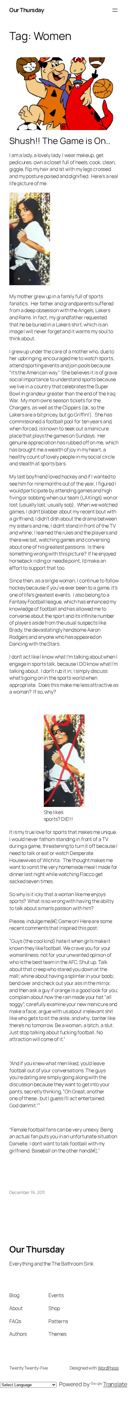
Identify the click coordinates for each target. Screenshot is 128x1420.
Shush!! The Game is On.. (59, 141)
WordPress (108, 1368)
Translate (115, 1384)
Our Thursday (26, 10)
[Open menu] (115, 10)
